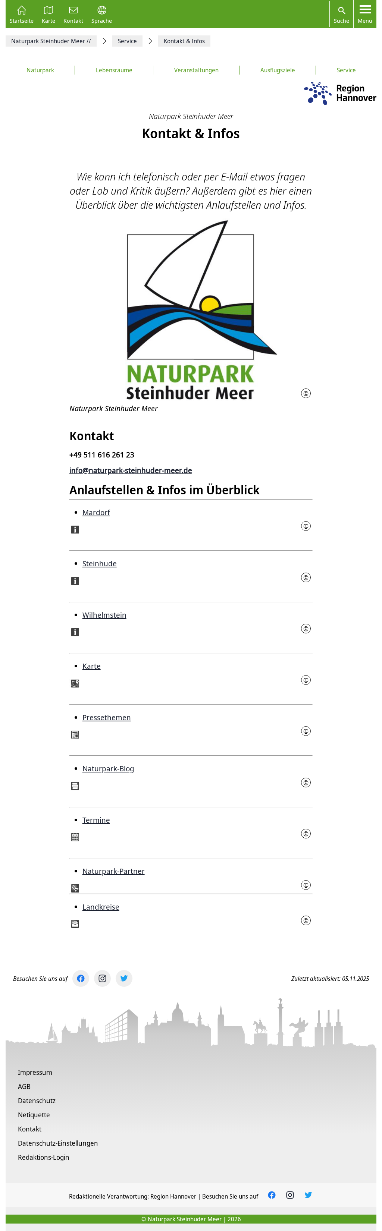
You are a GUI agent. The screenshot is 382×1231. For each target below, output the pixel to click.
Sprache (101, 20)
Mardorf (96, 512)
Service (346, 70)
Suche (341, 20)
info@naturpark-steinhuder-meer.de (130, 470)
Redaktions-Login (43, 1157)
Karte (48, 20)
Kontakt (73, 20)
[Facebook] (80, 978)
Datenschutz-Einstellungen (58, 1143)
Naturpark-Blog (108, 769)
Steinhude (99, 563)
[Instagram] (102, 978)
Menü (365, 20)
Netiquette (34, 1114)
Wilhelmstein (104, 615)
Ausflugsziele (277, 70)
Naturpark (40, 70)
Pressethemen (106, 717)
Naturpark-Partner (113, 871)
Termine (96, 820)
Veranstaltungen (196, 70)
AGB (24, 1086)
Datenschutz (37, 1100)
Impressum (35, 1072)
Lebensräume (114, 70)
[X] (124, 978)
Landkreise (100, 907)
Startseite (22, 20)
